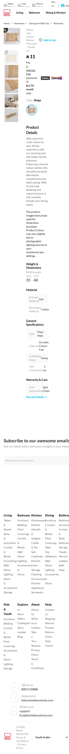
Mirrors (63, 556)
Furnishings (10, 560)
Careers (35, 627)
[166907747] (31, 109)
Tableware (51, 556)
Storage (8, 592)
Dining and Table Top (39, 23)
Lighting (8, 574)
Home (7, 23)
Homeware (19, 23)
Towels (63, 551)
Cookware (37, 556)
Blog (20, 636)
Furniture (23, 520)
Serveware (37, 592)
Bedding (22, 525)
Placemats (58, 23)
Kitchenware (38, 520)
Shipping (50, 618)
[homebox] (8, 12)
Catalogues (23, 623)
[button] (47, 40)
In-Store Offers (21, 614)
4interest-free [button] (31, 70)
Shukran (36, 645)
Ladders (63, 560)
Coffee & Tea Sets (35, 547)
